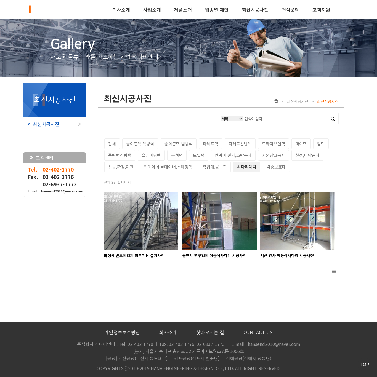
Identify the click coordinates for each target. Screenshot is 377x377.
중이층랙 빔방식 (178, 143)
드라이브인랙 (273, 143)
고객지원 (321, 9)
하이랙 (301, 143)
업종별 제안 (217, 9)
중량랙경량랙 (119, 155)
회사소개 (121, 9)
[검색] (332, 118)
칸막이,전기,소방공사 (233, 155)
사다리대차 (246, 167)
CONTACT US (258, 332)
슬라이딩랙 (151, 155)
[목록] (334, 274)
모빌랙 (199, 155)
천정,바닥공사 (307, 155)
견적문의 (290, 9)
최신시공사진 (255, 9)
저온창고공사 (273, 155)
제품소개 (183, 9)
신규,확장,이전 (121, 167)
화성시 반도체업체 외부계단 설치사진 (134, 255)
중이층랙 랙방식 (140, 143)
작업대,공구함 (215, 167)
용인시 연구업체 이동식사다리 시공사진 (214, 255)
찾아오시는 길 (210, 332)
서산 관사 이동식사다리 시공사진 (287, 255)
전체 (112, 143)
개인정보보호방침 (122, 332)
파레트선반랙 (240, 143)
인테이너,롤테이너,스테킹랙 (168, 167)
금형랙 (177, 155)
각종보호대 (276, 167)
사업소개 (152, 9)
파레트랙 (210, 143)
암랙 (321, 143)
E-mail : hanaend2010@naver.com (265, 344)
